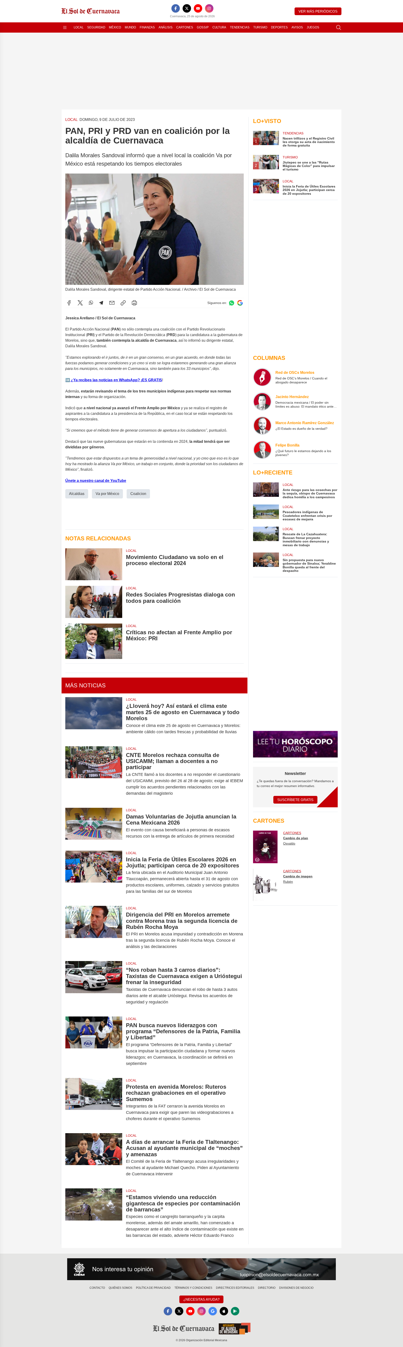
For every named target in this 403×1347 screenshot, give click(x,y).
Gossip (203, 27)
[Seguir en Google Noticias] (240, 303)
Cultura (219, 27)
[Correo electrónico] (112, 303)
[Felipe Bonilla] (262, 449)
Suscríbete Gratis (295, 800)
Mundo (130, 27)
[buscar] (338, 27)
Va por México (107, 494)
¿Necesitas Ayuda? (201, 1299)
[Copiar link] (123, 303)
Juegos (313, 27)
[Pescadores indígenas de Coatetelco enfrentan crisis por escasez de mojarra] (266, 513)
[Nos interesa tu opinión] (201, 1269)
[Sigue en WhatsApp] (231, 303)
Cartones (184, 27)
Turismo (260, 27)
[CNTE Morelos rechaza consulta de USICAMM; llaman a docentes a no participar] (93, 774)
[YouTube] (198, 8)
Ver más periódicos (318, 11)
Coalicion (138, 494)
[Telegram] (101, 303)
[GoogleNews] (212, 1311)
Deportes (279, 27)
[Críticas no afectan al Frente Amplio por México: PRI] (93, 641)
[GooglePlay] (235, 1311)
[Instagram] (209, 8)
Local (78, 27)
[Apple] (224, 1311)
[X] (187, 8)
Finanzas (147, 27)
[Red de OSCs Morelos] (262, 377)
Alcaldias (76, 494)
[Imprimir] (134, 303)
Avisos (297, 27)
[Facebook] (175, 8)
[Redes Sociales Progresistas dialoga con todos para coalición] (93, 602)
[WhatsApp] (91, 303)
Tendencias (240, 27)
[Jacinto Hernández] (262, 401)
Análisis (166, 27)
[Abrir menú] (65, 27)
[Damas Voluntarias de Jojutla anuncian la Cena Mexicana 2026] (93, 826)
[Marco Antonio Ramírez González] (262, 425)
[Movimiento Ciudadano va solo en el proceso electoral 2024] (93, 564)
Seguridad (96, 27)
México (115, 27)
